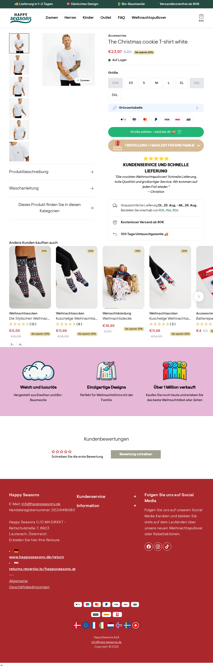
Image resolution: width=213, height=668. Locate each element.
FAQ (121, 18)
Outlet (105, 18)
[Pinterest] (158, 547)
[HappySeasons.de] (20, 18)
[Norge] (119, 625)
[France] (94, 625)
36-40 (14, 344)
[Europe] (85, 625)
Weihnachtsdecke (117, 319)
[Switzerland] (135, 625)
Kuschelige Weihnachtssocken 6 (77, 319)
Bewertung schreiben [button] (136, 454)
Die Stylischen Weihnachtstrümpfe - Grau (30, 319)
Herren (70, 18)
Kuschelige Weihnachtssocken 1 (170, 319)
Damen (52, 18)
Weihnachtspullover (149, 18)
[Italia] (102, 625)
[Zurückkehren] (156, 234)
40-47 (22, 344)
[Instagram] (149, 547)
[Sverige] (127, 625)
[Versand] (156, 222)
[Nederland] (110, 625)
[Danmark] (77, 625)
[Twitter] (167, 547)
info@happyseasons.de (41, 504)
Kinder (88, 18)
